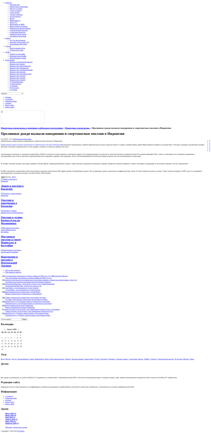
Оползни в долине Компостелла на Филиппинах (12, 220)
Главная (8, 97)
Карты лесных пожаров (18, 26)
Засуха (14, 359)
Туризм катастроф (16, 50)
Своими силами (122, 359)
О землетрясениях (16, 82)
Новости (8, 3)
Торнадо (154, 359)
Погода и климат (16, 9)
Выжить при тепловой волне (20, 74)
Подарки (111, 359)
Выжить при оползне (18, 72)
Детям (7, 52)
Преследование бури (17, 48)
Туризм (8, 46)
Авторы (8, 103)
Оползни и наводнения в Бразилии (9, 203)
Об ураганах (14, 88)
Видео (12, 18)
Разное (7, 38)
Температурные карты (18, 34)
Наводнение (89, 359)
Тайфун (147, 359)
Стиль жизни (15, 13)
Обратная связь (11, 101)
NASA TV (13, 22)
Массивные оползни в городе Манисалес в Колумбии (11, 241)
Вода (14, 177)
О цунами (13, 90)
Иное (47, 359)
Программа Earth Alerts (18, 44)
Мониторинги (15, 20)
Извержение (39, 359)
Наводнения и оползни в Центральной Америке (9, 261)
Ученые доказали (16, 14)
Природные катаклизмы (19, 7)
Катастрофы (9, 60)
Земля (32, 359)
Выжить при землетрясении (20, 66)
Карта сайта (9, 105)
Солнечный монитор (17, 32)
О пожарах (14, 86)
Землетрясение (23, 359)
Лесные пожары (77, 359)
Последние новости (12, 270)
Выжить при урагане (17, 80)
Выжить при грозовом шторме (21, 70)
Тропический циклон (166, 359)
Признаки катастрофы (18, 56)
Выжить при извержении (19, 68)
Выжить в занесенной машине (21, 62)
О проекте (9, 99)
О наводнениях (15, 84)
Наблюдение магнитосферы (20, 28)
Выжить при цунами (17, 78)
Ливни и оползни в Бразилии (12, 187)
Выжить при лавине (17, 64)
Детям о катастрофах (17, 54)
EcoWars (21, 431)
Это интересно (15, 16)
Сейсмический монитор (19, 30)
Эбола (191, 359)
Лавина (68, 359)
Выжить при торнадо (18, 76)
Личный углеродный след (19, 42)
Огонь (97, 359)
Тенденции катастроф (18, 36)
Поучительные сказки (18, 58)
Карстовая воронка (57, 359)
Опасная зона (15, 5)
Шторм (186, 359)
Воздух (8, 359)
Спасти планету (16, 11)
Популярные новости (13, 272)
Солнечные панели (136, 359)
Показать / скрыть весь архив (16, 427)
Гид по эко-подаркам (17, 40)
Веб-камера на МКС (17, 24)
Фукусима (178, 359)
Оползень (103, 359)
